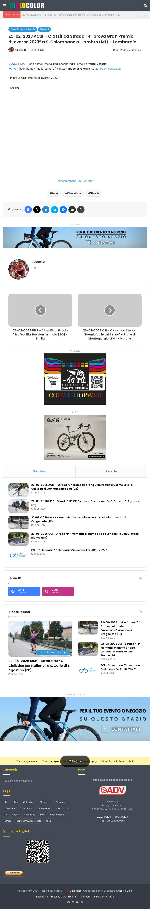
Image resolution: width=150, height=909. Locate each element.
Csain (58, 808)
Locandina (29, 814)
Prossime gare (56, 814)
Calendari (84, 896)
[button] (75, 719)
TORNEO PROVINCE (102, 896)
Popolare (39, 471)
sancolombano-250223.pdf (75, 181)
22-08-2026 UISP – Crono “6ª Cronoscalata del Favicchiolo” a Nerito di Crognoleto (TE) (120, 628)
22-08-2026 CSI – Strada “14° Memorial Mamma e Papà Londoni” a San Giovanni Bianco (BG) (120, 649)
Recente (111, 471)
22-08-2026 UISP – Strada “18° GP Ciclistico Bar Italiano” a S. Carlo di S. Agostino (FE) (71, 14)
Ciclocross (45, 802)
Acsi (55, 193)
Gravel (15, 814)
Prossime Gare (58, 896)
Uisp (48, 820)
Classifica (74, 193)
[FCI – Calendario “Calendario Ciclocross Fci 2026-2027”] (18, 555)
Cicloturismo (61, 802)
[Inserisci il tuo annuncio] (75, 237)
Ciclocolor (75, 890)
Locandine (42, 896)
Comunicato (26, 808)
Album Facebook (110, 68)
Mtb (42, 814)
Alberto (19, 50)
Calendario (28, 802)
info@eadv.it (121, 816)
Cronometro (44, 808)
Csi (67, 808)
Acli (7, 802)
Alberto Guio (124, 890)
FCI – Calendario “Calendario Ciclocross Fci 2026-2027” (69, 550)
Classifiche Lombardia (22, 29)
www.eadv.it (104, 816)
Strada (94, 193)
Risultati (44, 29)
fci (6, 814)
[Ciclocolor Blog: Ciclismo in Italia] (26, 5)
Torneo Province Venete (29, 820)
